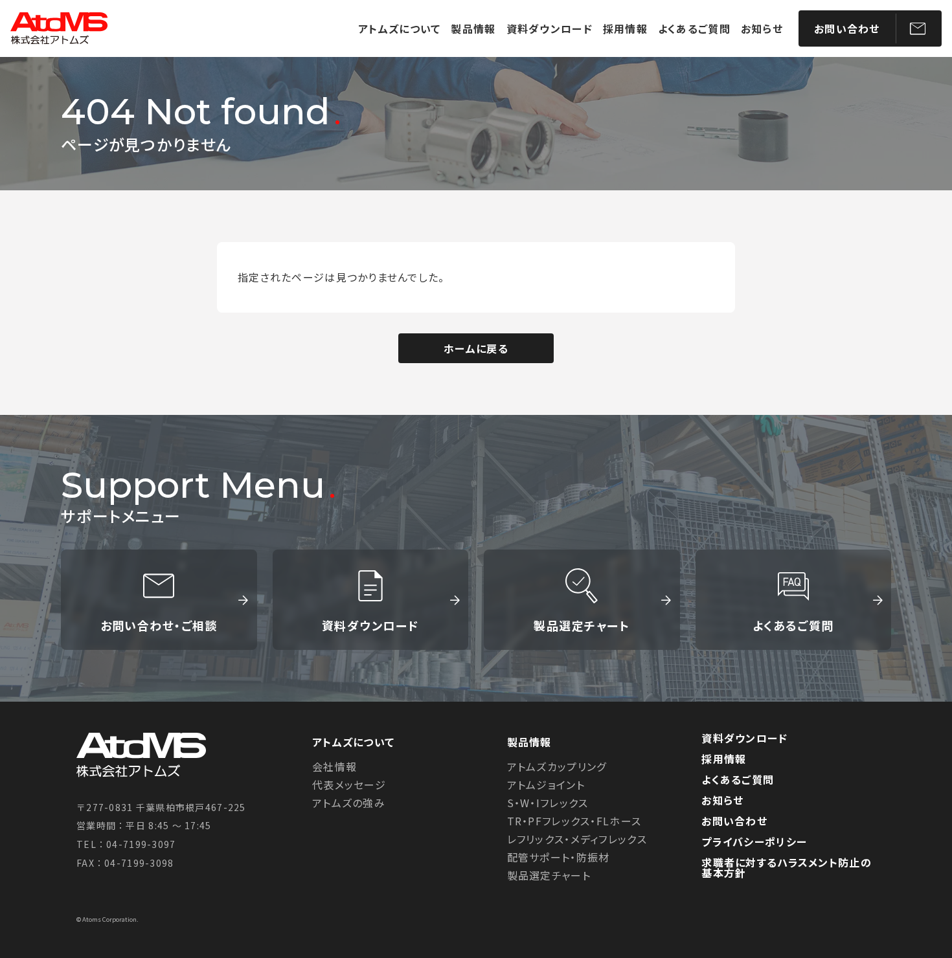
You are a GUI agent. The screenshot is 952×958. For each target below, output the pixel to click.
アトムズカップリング (557, 766)
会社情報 (334, 766)
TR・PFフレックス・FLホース (574, 821)
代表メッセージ (349, 784)
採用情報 (625, 28)
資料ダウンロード (549, 28)
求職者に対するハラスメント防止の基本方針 (786, 867)
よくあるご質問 (694, 28)
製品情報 (473, 28)
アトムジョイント (546, 784)
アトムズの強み (348, 802)
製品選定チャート (581, 625)
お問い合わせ (847, 28)
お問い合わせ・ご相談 (159, 625)
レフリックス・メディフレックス (577, 839)
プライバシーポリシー (754, 841)
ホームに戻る (476, 348)
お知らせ (762, 28)
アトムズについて (399, 28)
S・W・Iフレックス (548, 802)
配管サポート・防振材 (558, 857)
